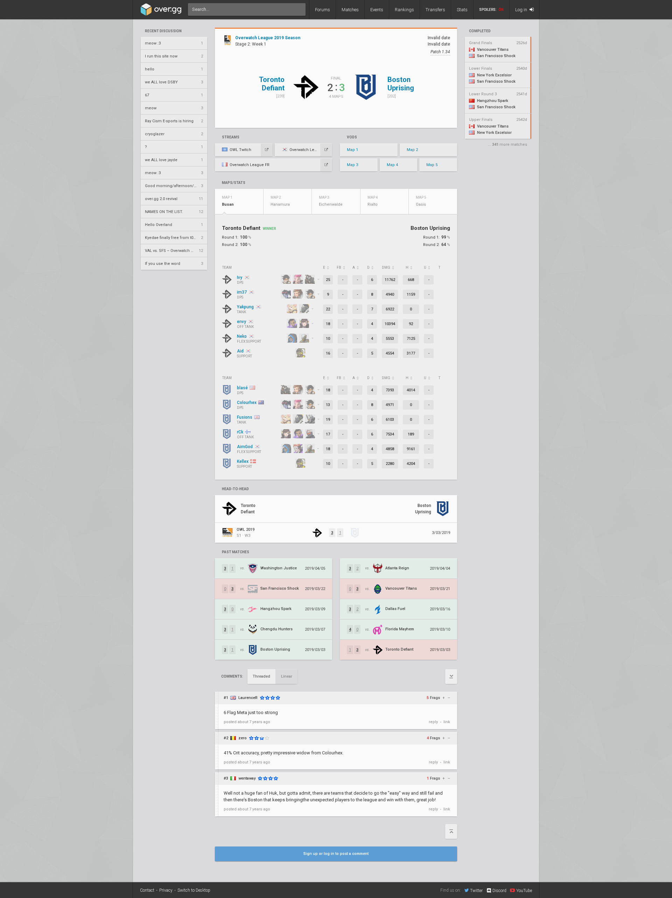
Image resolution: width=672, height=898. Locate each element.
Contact (147, 890)
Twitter (476, 890)
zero (242, 738)
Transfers (435, 9)
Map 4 (392, 165)
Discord (499, 890)
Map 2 (412, 150)
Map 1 (352, 150)
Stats (462, 9)
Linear (286, 676)
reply (433, 722)
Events (376, 9)
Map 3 (352, 165)
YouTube (524, 890)
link (446, 722)
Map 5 (432, 165)
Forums (322, 9)
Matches (350, 9)
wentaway (246, 778)
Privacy (166, 890)
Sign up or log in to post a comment (336, 853)
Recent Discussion (163, 31)
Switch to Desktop (193, 890)
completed (480, 31)
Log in (521, 9)
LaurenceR (248, 697)
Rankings (404, 9)
